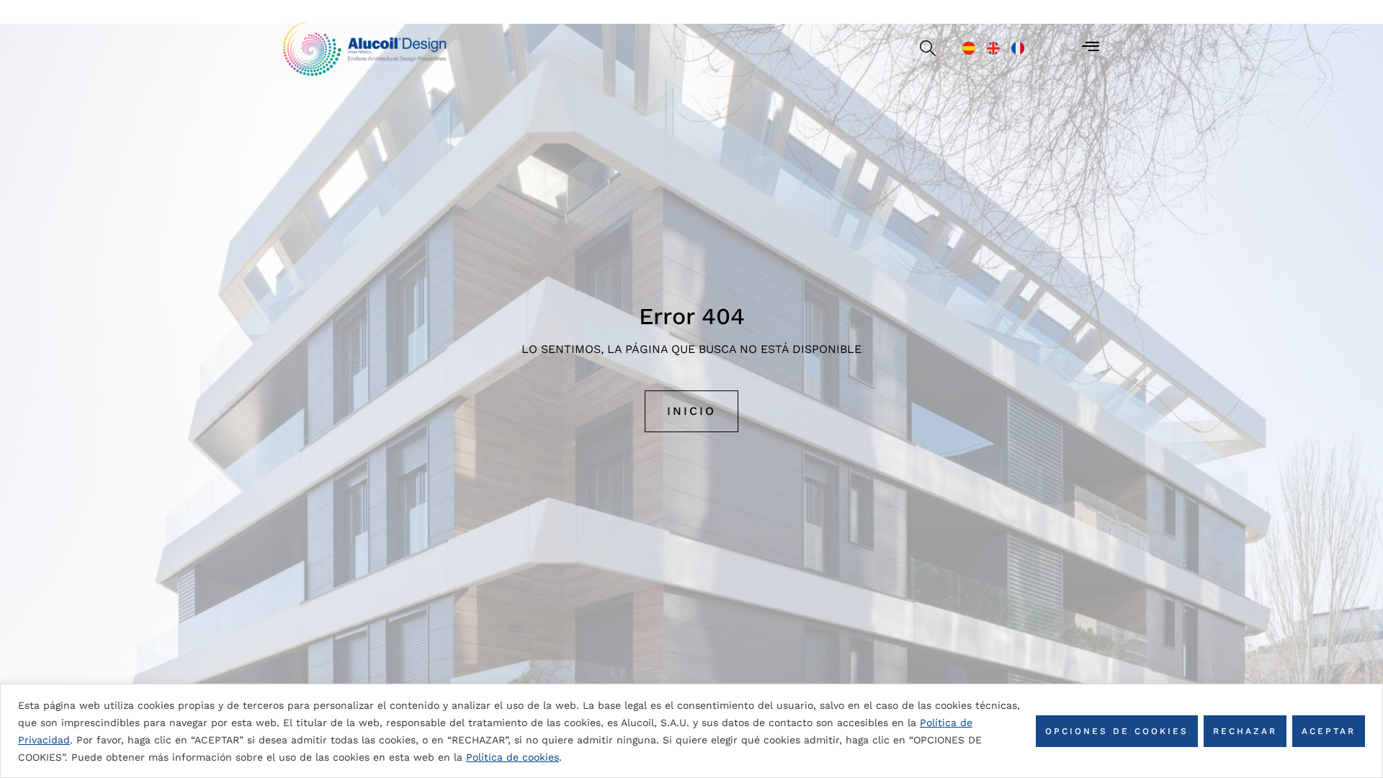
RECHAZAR (1245, 731)
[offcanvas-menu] (1090, 46)
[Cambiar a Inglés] (993, 48)
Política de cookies (512, 757)
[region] (691, 731)
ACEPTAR (1329, 731)
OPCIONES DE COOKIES (1117, 731)
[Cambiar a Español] (969, 48)
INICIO (691, 411)
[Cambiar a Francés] (1018, 48)
